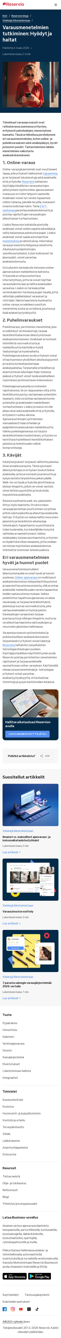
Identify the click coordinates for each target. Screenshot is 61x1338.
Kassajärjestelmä (13, 1057)
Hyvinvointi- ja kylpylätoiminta (21, 1113)
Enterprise (9, 1154)
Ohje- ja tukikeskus (14, 1183)
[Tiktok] (37, 1309)
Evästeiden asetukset (16, 1301)
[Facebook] (5, 1309)
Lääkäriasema (11, 1140)
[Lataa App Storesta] (15, 1276)
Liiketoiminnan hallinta (17, 1071)
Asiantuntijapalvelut (15, 1147)
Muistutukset (11, 1064)
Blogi (6, 1197)
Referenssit (10, 1190)
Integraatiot (10, 1077)
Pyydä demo (10, 1023)
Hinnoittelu (10, 1030)
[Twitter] (29, 1309)
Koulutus (8, 1106)
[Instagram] (13, 1309)
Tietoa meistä (11, 1176)
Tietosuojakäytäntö (37, 1295)
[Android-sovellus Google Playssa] (39, 1276)
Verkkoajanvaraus (14, 1043)
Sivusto (7, 1050)
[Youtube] (21, 1309)
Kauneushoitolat (13, 1099)
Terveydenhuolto (13, 1127)
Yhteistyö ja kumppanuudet (20, 1203)
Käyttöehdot (11, 1295)
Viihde (6, 1134)
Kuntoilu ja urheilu (14, 1120)
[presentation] (55, 5)
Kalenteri (8, 1036)
